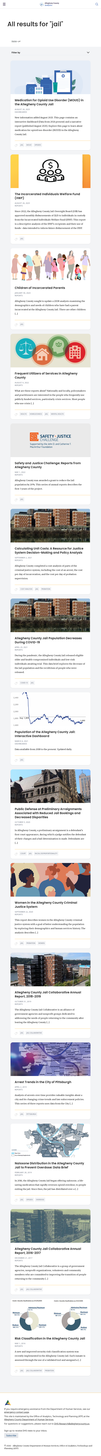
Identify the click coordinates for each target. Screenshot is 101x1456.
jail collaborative (34, 1033)
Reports (19, 205)
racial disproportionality (46, 853)
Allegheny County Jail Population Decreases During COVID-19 (48, 640)
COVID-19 (24, 683)
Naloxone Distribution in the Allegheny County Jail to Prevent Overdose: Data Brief (49, 1165)
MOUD (28, 145)
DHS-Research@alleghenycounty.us (71, 1423)
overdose (40, 1199)
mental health (57, 414)
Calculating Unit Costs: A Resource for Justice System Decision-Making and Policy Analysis (49, 551)
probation (45, 589)
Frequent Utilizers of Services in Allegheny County (46, 376)
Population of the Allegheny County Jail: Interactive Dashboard (45, 734)
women (41, 943)
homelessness (36, 414)
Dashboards (21, 112)
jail (22, 145)
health (24, 414)
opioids (38, 145)
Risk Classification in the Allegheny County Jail (50, 1339)
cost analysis (26, 589)
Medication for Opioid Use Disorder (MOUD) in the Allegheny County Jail (49, 102)
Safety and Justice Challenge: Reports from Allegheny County (48, 465)
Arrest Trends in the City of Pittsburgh (43, 1082)
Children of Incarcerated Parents (40, 288)
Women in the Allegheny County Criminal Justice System (46, 905)
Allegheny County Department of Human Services (29, 1419)
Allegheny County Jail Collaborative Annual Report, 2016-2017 (48, 1251)
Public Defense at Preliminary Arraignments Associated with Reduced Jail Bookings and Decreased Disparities (48, 813)
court (23, 853)
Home (14, 41)
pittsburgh (31, 1114)
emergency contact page (16, 1412)
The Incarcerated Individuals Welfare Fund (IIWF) (47, 196)
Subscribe (11, 1435)
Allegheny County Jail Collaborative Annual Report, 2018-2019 (48, 994)
